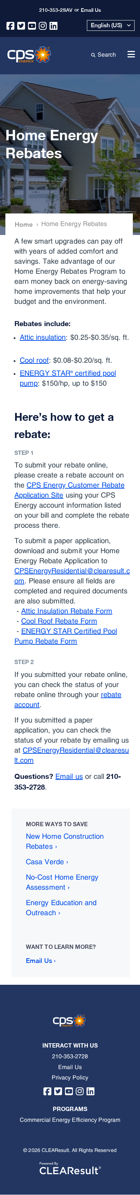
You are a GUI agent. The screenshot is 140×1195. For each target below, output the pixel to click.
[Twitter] (21, 23)
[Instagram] (43, 23)
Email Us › (40, 960)
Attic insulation (43, 337)
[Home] (30, 54)
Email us (69, 776)
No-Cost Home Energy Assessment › (62, 882)
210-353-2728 (70, 1056)
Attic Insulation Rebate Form (66, 611)
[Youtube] (32, 23)
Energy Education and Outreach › (61, 908)
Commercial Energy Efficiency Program (70, 1120)
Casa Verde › (47, 862)
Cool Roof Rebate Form (59, 621)
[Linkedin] (54, 23)
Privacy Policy (70, 1078)
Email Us (69, 1067)
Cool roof (34, 360)
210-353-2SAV (56, 10)
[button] (111, 25)
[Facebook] (10, 23)
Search (108, 54)
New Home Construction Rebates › (65, 841)
